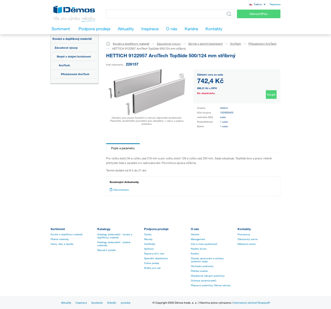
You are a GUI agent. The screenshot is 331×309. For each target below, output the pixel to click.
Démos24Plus (259, 14)
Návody (148, 239)
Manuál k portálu (106, 250)
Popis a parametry (123, 148)
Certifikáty (149, 243)
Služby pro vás (152, 267)
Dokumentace (121, 189)
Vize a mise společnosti (204, 243)
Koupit (271, 94)
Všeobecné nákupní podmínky (208, 275)
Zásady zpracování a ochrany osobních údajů (207, 260)
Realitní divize (198, 248)
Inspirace (81, 302)
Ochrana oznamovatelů (203, 280)
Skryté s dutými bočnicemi (74, 56)
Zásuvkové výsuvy (66, 47)
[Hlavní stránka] (109, 43)
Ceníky (148, 234)
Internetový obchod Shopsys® (251, 302)
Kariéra (195, 253)
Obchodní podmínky (202, 266)
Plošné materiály (60, 239)
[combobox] (257, 4)
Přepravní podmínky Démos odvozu (211, 285)
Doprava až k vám (154, 253)
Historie (195, 234)
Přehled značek (199, 270)
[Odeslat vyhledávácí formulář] (229, 14)
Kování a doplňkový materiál (72, 38)
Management (198, 239)
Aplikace (149, 248)
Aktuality (66, 302)
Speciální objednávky (156, 258)
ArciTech (64, 65)
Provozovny (244, 234)
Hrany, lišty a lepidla (62, 243)
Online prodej (151, 263)
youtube (125, 302)
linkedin (111, 302)
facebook (97, 302)
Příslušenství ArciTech (75, 74)
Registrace (275, 4)
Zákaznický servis (248, 239)
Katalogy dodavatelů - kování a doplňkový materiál (114, 236)
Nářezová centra (247, 243)
